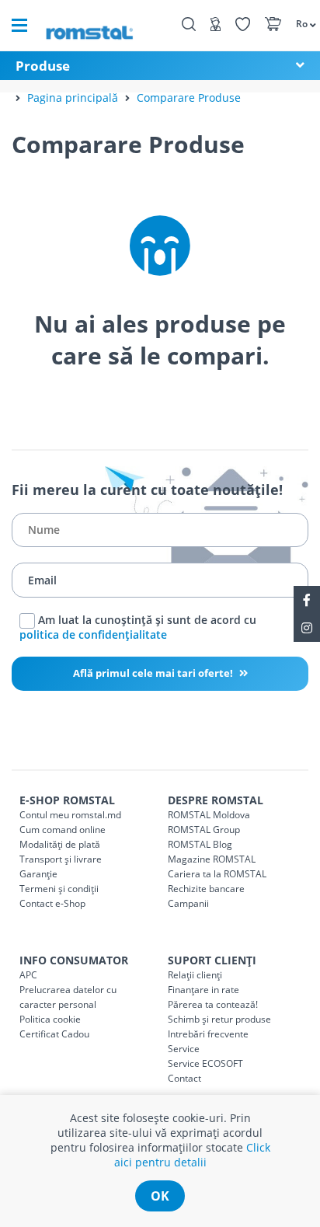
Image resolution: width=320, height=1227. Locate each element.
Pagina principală (72, 97)
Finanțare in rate (203, 989)
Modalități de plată (59, 844)
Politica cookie (50, 1019)
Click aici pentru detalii (192, 1154)
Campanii (188, 903)
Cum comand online (62, 829)
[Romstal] (89, 25)
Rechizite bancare (206, 888)
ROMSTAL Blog (200, 844)
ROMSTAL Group (204, 829)
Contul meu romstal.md (70, 814)
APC (28, 974)
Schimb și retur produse (219, 1019)
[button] (300, 23)
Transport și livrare (60, 859)
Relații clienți (195, 974)
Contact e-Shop (52, 903)
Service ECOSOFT (205, 1063)
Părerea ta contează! (213, 1004)
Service (184, 1048)
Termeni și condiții (59, 888)
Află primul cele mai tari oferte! (154, 673)
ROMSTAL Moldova (209, 814)
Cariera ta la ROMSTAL (217, 873)
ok (160, 1195)
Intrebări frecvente (208, 1034)
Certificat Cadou (54, 1034)
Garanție (38, 873)
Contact (184, 1078)
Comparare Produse (189, 97)
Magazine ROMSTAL (212, 859)
